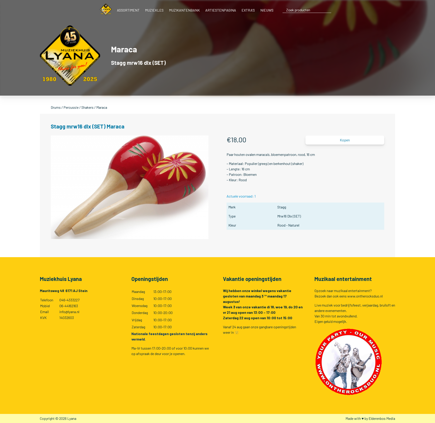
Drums (56, 107)
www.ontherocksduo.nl (365, 296)
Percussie (71, 107)
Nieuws (266, 10)
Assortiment (128, 10)
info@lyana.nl (69, 311)
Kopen (345, 140)
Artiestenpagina (220, 10)
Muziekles (154, 10)
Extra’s (248, 10)
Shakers (87, 107)
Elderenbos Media (382, 418)
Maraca (101, 107)
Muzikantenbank (184, 10)
